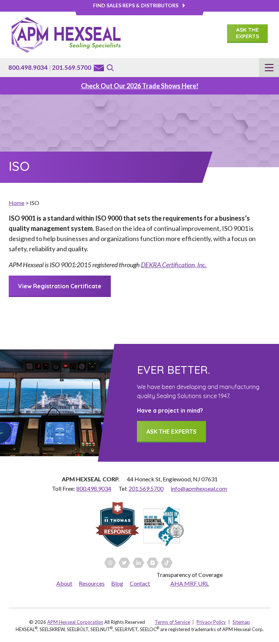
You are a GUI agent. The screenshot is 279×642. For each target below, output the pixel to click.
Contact (140, 583)
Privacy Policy (211, 622)
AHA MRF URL (189, 583)
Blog (117, 583)
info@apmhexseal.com (199, 488)
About (64, 583)
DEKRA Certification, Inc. (174, 265)
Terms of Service (172, 622)
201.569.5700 (71, 67)
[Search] (110, 67)
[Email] (99, 68)
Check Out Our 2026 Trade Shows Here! (139, 86)
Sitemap (241, 622)
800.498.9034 (28, 67)
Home (16, 202)
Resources (92, 583)
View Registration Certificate (59, 286)
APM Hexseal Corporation (75, 622)
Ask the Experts (247, 33)
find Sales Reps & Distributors (135, 5)
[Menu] (269, 67)
